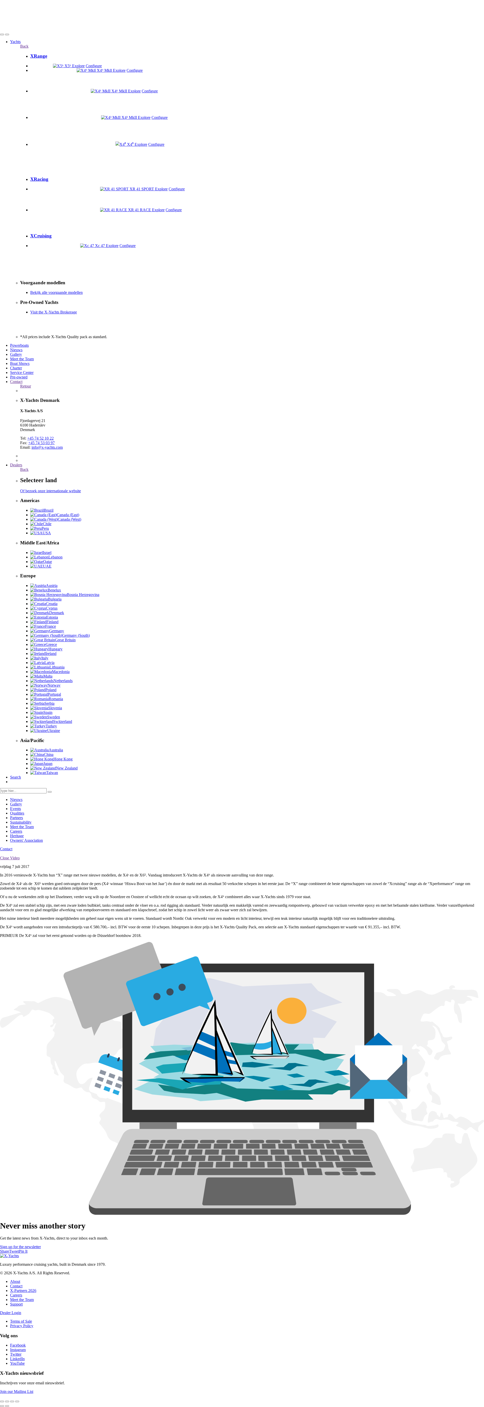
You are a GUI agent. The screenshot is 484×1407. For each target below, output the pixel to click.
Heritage (17, 836)
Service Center (22, 372)
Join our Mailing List (16, 1391)
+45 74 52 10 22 (40, 438)
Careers (16, 831)
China (48, 754)
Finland (52, 622)
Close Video (10, 858)
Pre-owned (18, 377)
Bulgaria (55, 599)
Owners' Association (26, 840)
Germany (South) (76, 635)
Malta (47, 676)
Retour (25, 386)
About (15, 1281)
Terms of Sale (21, 1321)
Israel (47, 552)
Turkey (51, 726)
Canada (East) (68, 515)
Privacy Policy (21, 1326)
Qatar (47, 561)
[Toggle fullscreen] (12, 1401)
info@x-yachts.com (47, 447)
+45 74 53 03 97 (41, 443)
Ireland (50, 653)
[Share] (7, 1401)
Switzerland (62, 721)
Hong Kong (63, 759)
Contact (16, 381)
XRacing (39, 179)
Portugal (54, 694)
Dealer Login (10, 1313)
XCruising (41, 235)
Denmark (56, 613)
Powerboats (19, 345)
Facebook (18, 1345)
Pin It (23, 1251)
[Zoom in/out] (17, 1401)
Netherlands (63, 681)
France (50, 626)
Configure (94, 66)
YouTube (17, 1363)
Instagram (18, 1350)
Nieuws (16, 350)
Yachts (15, 42)
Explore (78, 66)
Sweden (53, 717)
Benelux (54, 590)
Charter (16, 368)
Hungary (55, 649)
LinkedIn (17, 1359)
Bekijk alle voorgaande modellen (56, 292)
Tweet (14, 1251)
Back (24, 46)
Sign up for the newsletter (20, 1247)
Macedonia (61, 672)
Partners (16, 818)
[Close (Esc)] (2, 1401)
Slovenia (55, 708)
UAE (47, 566)
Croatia (51, 604)
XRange (38, 56)
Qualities (17, 813)
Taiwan (52, 772)
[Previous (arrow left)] (2, 1406)
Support (16, 1304)
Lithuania (57, 667)
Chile (47, 524)
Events (15, 808)
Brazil (48, 510)
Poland (50, 690)
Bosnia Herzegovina (83, 594)
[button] (2, 34)
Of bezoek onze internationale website (50, 491)
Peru (45, 528)
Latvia (49, 662)
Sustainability (21, 822)
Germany (56, 631)
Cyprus (51, 608)
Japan (47, 763)
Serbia (49, 703)
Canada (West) (69, 519)
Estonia (52, 617)
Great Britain (65, 640)
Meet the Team (22, 359)
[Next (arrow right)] (7, 1406)
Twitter (15, 1354)
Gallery (16, 354)
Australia (56, 750)
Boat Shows (19, 363)
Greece (51, 644)
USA (47, 533)
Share (4, 1251)
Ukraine (53, 730)
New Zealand (67, 768)
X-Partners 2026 (23, 1290)
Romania (56, 699)
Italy (44, 658)
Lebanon (55, 557)
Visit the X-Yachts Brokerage (53, 312)
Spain (47, 712)
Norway (53, 685)
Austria (51, 585)
